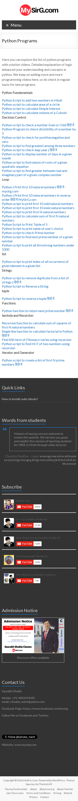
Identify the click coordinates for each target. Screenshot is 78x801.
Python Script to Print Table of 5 (25, 224)
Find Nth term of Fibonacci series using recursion (36, 340)
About (33, 789)
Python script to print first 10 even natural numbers (38, 208)
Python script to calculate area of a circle (31, 104)
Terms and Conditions (38, 793)
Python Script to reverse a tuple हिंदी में (28, 298)
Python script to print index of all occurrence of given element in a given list (35, 264)
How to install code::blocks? (20, 399)
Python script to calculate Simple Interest (31, 108)
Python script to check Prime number (28, 233)
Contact (44, 797)
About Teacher (65, 789)
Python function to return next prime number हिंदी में (37, 311)
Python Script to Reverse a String (25, 286)
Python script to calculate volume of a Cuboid (34, 113)
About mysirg (47, 789)
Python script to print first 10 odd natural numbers (37, 204)
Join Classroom (15, 793)
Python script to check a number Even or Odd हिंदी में (38, 125)
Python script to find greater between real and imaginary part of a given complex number (34, 173)
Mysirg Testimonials (16, 789)
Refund (68, 793)
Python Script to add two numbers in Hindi (32, 100)
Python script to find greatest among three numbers (38, 146)
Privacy (33, 797)
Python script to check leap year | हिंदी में (29, 150)
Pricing (57, 793)
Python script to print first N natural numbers (34, 212)
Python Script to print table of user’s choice (32, 228)
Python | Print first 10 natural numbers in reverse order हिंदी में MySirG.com (36, 197)
